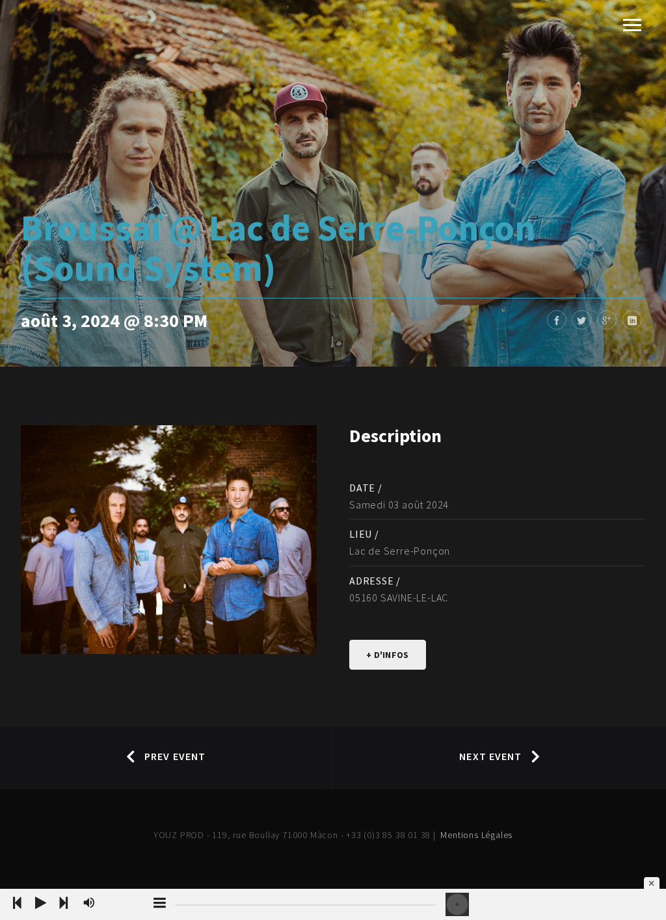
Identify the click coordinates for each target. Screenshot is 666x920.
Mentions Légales (476, 835)
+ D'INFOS (387, 655)
